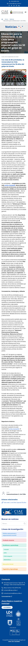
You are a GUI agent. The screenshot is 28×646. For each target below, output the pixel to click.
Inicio (6, 19)
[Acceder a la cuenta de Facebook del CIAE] (9, 5)
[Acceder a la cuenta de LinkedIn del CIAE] (19, 5)
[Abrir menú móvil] (25, 12)
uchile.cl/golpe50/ (14, 429)
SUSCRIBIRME (7, 607)
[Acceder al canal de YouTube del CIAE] (14, 5)
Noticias (12, 19)
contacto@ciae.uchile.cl (10, 590)
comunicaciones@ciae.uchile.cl (13, 593)
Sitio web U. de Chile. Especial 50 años (15, 502)
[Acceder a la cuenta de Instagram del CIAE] (16, 5)
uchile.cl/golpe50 (9, 185)
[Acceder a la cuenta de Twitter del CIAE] (11, 5)
